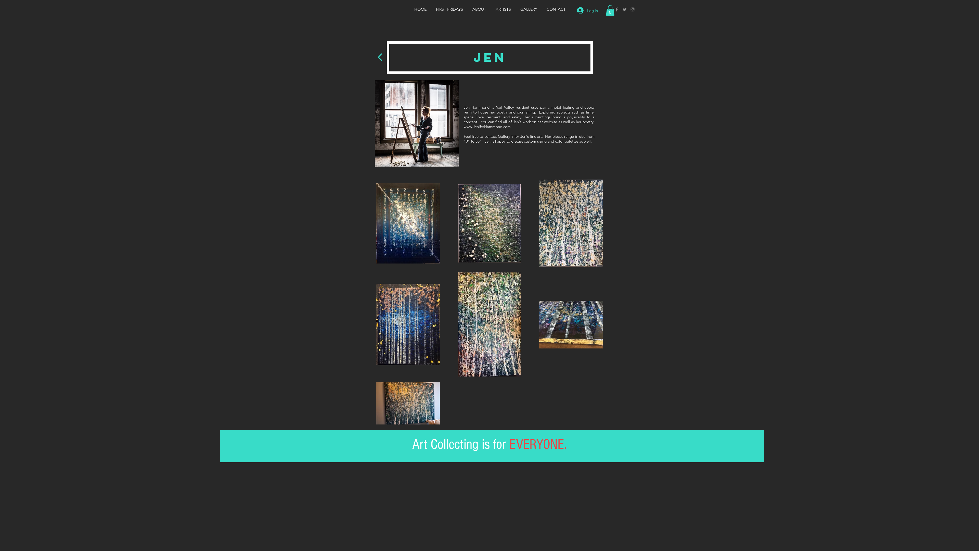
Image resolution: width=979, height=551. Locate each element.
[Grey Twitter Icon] (624, 9)
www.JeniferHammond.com (487, 126)
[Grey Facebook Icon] (616, 9)
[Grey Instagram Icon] (632, 9)
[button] (610, 10)
